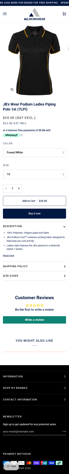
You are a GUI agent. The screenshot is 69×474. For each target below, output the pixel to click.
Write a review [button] (34, 320)
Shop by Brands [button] (15, 387)
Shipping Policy (15, 266)
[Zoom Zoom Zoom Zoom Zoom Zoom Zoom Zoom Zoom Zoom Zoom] (34, 60)
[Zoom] (12, 89)
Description (12, 226)
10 (8, 174)
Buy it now (34, 213)
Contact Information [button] (20, 399)
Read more (8, 255)
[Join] (61, 431)
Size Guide (10, 275)
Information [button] (13, 376)
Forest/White (15, 152)
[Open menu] (8, 14)
